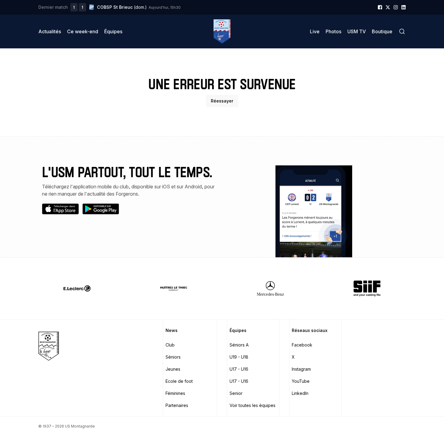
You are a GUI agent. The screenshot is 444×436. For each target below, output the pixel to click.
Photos (333, 31)
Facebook (302, 344)
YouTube (301, 381)
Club (170, 344)
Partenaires (177, 405)
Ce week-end (82, 31)
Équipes (113, 31)
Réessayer (222, 100)
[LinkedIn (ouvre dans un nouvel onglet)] (403, 7)
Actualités (49, 31)
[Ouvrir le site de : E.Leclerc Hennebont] (77, 288)
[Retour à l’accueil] (222, 31)
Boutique (382, 31)
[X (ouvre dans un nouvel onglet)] (388, 7)
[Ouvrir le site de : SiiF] (366, 288)
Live (315, 31)
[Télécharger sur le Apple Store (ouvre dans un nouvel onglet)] (60, 208)
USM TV (356, 31)
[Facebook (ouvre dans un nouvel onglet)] (380, 7)
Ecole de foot (179, 381)
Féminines (175, 393)
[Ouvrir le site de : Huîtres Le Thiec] (173, 288)
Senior (236, 393)
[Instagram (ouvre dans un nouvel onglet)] (396, 7)
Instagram (301, 369)
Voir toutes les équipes (252, 405)
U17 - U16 (239, 369)
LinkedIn (300, 393)
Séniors (173, 357)
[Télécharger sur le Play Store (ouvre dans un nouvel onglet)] (100, 208)
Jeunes (173, 369)
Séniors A (239, 344)
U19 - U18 (239, 357)
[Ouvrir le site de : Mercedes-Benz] (270, 288)
